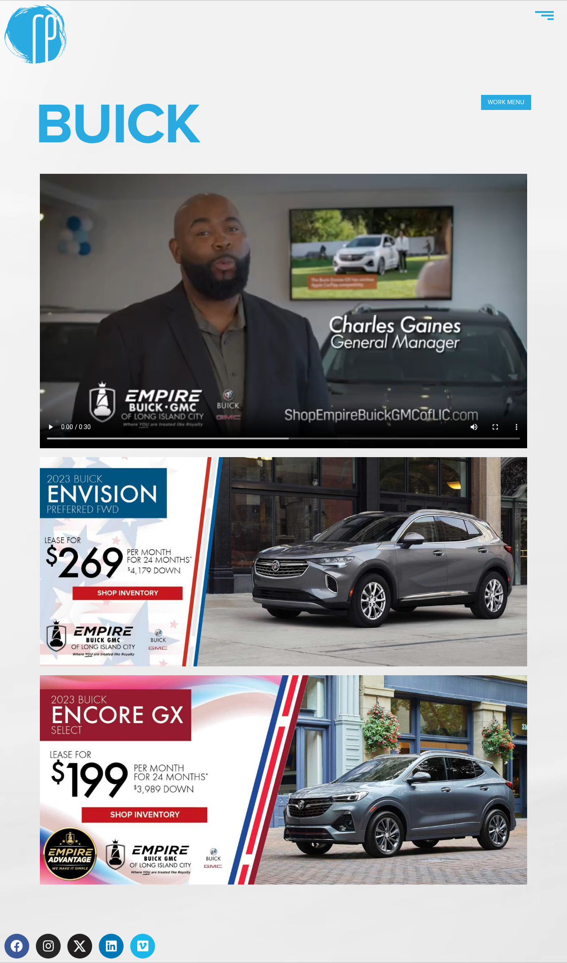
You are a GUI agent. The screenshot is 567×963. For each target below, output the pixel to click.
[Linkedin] (111, 946)
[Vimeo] (142, 946)
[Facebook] (16, 946)
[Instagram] (48, 946)
